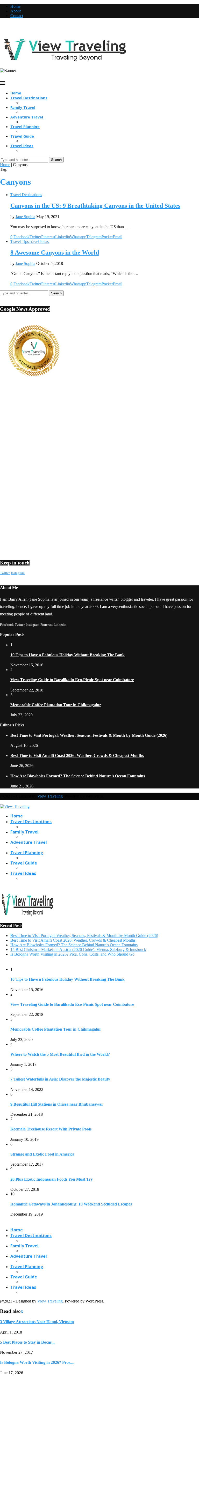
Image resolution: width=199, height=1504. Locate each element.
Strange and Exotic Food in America (42, 1154)
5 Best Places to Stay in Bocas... (27, 1342)
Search (56, 160)
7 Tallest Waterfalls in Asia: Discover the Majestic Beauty (60, 1079)
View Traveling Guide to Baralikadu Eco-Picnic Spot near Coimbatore (72, 679)
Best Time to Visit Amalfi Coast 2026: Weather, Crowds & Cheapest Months (77, 755)
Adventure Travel (26, 117)
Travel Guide (22, 136)
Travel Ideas (21, 145)
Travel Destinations (28, 97)
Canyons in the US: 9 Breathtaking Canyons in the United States (95, 205)
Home (15, 6)
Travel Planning (25, 126)
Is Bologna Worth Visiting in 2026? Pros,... (37, 1362)
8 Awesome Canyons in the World (54, 252)
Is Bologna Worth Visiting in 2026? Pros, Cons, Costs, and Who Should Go (72, 954)
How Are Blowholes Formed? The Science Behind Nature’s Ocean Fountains (77, 776)
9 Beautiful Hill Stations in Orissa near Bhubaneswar (56, 1104)
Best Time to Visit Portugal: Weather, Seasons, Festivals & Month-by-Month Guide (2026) (88, 735)
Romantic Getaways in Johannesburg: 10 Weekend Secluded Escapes (71, 1204)
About (15, 11)
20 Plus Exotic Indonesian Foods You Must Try (51, 1179)
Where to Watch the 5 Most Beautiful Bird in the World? (60, 1054)
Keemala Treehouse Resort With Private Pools (50, 1129)
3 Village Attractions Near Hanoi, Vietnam (37, 1322)
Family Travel (22, 107)
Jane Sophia (25, 216)
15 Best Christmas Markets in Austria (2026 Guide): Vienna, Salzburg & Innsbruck (78, 949)
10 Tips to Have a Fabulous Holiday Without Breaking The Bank (67, 655)
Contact (16, 15)
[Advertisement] (99, 430)
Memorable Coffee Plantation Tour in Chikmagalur (55, 705)
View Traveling (50, 796)
